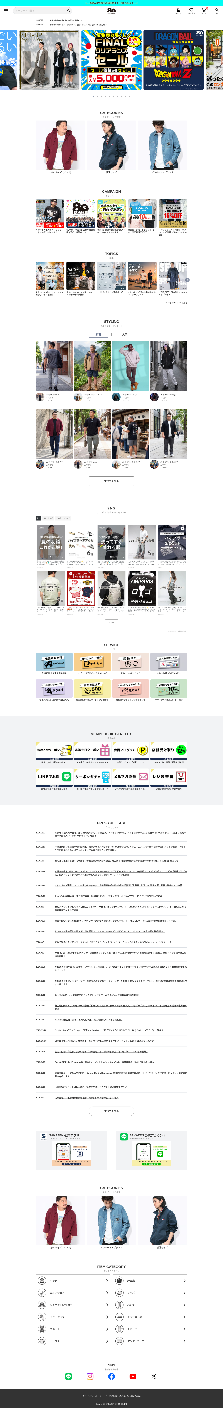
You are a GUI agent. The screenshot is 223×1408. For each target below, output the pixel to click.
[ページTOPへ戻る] (190, 1405)
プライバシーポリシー (93, 1396)
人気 (124, 334)
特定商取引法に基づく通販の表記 (124, 1396)
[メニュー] (6, 10)
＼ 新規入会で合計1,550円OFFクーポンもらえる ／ (111, 3)
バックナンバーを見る (177, 303)
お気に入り (191, 13)
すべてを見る (111, 481)
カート (204, 13)
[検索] (68, 10)
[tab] (93, 96)
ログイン (178, 13)
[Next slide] (156, 60)
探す (217, 13)
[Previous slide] (66, 60)
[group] (50, 216)
